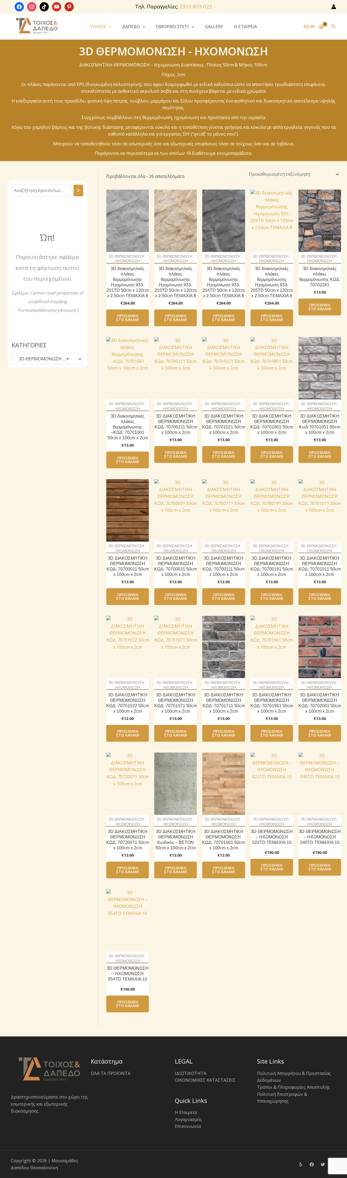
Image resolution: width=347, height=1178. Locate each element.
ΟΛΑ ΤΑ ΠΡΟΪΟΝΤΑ (110, 1073)
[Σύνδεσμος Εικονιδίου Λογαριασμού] (333, 6)
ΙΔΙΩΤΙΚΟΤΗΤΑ (190, 1073)
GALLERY (214, 27)
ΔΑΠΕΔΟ (131, 27)
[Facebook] (312, 1164)
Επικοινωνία (188, 1126)
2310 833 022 (195, 6)
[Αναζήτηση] (78, 190)
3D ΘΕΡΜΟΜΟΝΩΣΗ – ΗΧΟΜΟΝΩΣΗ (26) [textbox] (44, 359)
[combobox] (47, 359)
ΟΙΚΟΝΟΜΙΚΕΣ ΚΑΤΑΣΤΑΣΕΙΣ (205, 1080)
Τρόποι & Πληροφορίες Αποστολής (293, 1087)
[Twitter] (323, 1164)
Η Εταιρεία (186, 1112)
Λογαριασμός (188, 1119)
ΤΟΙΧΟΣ (98, 27)
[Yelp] (300, 1164)
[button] (108, 27)
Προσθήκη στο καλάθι (127, 317)
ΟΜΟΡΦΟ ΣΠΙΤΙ (172, 27)
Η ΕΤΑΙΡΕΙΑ (245, 27)
